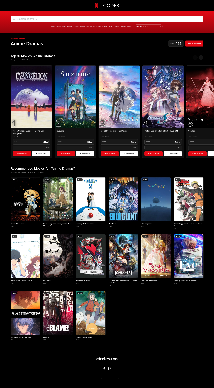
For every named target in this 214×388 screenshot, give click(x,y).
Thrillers (75, 26)
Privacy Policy (112, 378)
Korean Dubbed (107, 26)
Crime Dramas (67, 26)
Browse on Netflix (194, 43)
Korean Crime (84, 26)
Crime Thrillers (56, 26)
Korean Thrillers (95, 26)
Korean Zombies (126, 26)
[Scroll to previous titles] (195, 57)
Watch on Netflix (24, 154)
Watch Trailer (44, 154)
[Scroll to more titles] (201, 57)
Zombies (116, 26)
